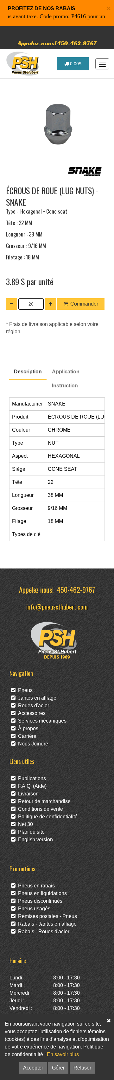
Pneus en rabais (35, 885)
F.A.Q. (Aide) (31, 786)
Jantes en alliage (36, 698)
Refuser (82, 1067)
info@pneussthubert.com (57, 606)
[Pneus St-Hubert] (23, 63)
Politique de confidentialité (47, 816)
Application (65, 371)
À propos (27, 728)
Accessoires (31, 713)
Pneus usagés (33, 908)
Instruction (65, 385)
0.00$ (75, 63)
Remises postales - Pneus (46, 916)
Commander (84, 304)
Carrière (26, 736)
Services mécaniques (41, 721)
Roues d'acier (32, 705)
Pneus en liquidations (41, 893)
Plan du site (30, 832)
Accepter (33, 1067)
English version (34, 839)
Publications (31, 778)
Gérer (58, 1067)
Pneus (24, 690)
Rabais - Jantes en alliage (46, 924)
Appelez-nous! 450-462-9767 (57, 43)
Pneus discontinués (39, 901)
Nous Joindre (32, 743)
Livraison (27, 793)
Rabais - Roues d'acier (42, 931)
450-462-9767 (76, 589)
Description (28, 371)
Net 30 (24, 824)
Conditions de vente (39, 809)
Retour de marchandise (43, 801)
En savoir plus (63, 1054)
